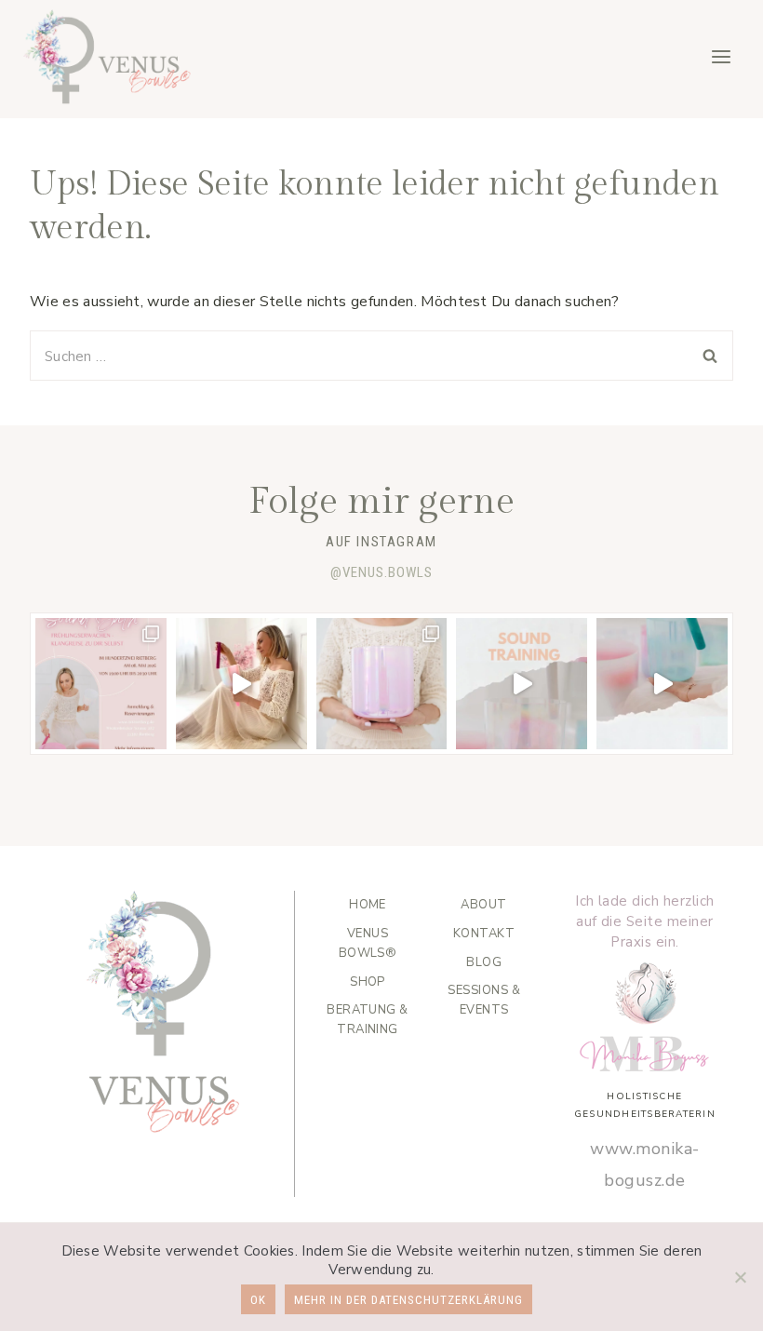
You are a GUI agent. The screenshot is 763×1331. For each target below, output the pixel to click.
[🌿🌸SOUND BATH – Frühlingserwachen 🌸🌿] (101, 683)
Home (367, 904)
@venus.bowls (381, 572)
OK (258, 1300)
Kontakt (484, 933)
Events (484, 1000)
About (483, 904)
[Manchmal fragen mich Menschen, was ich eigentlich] (241, 683)
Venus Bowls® (368, 943)
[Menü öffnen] (721, 56)
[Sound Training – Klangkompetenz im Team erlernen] (521, 683)
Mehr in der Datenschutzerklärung (408, 1300)
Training (367, 1020)
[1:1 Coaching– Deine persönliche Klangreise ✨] (662, 683)
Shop (367, 982)
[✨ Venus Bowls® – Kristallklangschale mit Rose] (382, 683)
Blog (484, 962)
